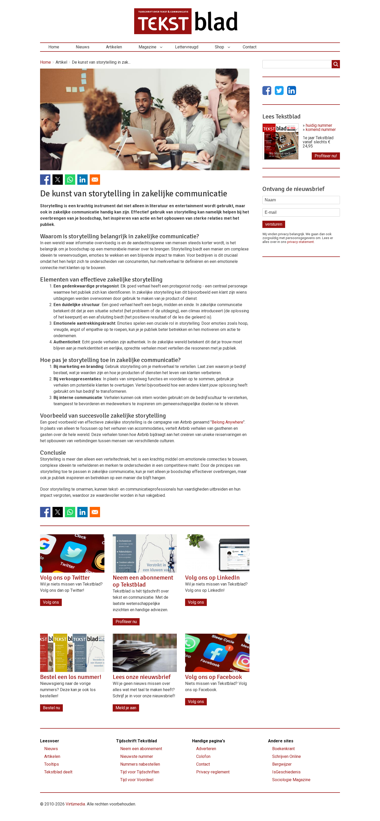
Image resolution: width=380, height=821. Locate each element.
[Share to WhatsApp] (70, 179)
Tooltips (51, 764)
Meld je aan (126, 707)
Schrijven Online (286, 756)
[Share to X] (57, 179)
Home (53, 47)
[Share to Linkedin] (82, 179)
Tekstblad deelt (58, 772)
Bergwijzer (282, 764)
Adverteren (206, 748)
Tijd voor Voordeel (136, 779)
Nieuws (82, 47)
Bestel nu (51, 707)
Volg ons (51, 602)
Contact (249, 47)
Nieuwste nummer (136, 756)
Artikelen (114, 47)
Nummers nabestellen (140, 764)
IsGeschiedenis (286, 772)
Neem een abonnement (141, 748)
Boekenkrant (283, 748)
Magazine (147, 47)
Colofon (203, 756)
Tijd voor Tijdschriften (139, 772)
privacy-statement (300, 242)
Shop (219, 47)
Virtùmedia (75, 804)
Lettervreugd (186, 47)
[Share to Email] (95, 179)
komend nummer (321, 129)
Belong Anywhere (227, 422)
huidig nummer (319, 125)
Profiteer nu (126, 621)
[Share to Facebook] (45, 179)
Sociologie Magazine (291, 779)
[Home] (190, 21)
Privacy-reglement (213, 772)
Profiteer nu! (326, 155)
